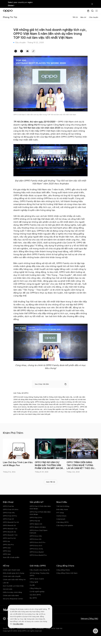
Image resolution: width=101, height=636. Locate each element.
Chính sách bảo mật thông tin (14, 579)
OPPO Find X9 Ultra (10, 509)
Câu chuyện (93, 17)
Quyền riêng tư (8, 628)
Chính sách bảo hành (11, 595)
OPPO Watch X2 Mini (38, 527)
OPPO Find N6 (8, 506)
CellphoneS (60, 519)
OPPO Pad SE (35, 521)
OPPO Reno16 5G (9, 525)
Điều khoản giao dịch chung (13, 573)
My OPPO (33, 598)
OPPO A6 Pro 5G (9, 538)
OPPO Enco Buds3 (37, 552)
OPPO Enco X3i (35, 539)
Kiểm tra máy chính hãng (12, 592)
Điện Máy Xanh (62, 509)
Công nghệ (34, 582)
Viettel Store (61, 516)
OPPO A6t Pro (8, 544)
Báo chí (83, 17)
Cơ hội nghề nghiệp (37, 591)
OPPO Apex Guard (37, 579)
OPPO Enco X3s (36, 536)
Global (11, 5)
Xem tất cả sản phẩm (11, 557)
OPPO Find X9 (8, 519)
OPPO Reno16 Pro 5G (11, 522)
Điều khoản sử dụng (24, 628)
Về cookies (39, 628)
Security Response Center (13, 598)
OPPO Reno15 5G (9, 532)
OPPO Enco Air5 (36, 545)
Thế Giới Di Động (62, 506)
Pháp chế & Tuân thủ (54, 628)
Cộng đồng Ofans (63, 570)
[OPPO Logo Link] (8, 11)
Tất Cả (75, 17)
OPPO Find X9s (9, 512)
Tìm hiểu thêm (18, 624)
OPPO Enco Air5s (36, 549)
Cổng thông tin (35, 588)
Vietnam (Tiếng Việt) (89, 618)
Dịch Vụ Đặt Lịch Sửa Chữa (13, 586)
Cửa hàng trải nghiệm (64, 525)
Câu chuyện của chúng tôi (40, 570)
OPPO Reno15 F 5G (10, 535)
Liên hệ (5, 583)
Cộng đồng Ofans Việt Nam (66, 573)
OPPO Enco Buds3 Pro (38, 555)
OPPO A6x (7, 551)
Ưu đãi (32, 585)
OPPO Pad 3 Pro (36, 517)
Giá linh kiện (7, 589)
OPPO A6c (7, 554)
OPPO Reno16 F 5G (10, 528)
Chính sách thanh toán (11, 570)
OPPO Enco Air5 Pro (37, 542)
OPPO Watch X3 (36, 524)
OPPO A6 (6, 541)
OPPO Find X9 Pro (10, 516)
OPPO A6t (7, 548)
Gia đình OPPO (35, 595)
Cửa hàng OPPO (62, 522)
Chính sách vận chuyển (12, 576)
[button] (95, 631)
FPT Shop (60, 512)
